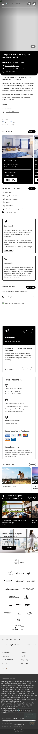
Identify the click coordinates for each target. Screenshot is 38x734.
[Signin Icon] (34, 4)
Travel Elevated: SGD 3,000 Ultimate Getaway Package (14, 521)
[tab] (12, 645)
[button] (19, 297)
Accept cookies (19, 718)
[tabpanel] (19, 660)
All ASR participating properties (11, 525)
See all (32, 464)
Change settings (19, 730)
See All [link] (32, 189)
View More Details (11, 424)
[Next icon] (31, 369)
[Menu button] (3, 3)
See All (31, 132)
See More (5, 668)
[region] (20, 159)
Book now (10, 180)
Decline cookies (19, 724)
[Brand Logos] (10, 573)
